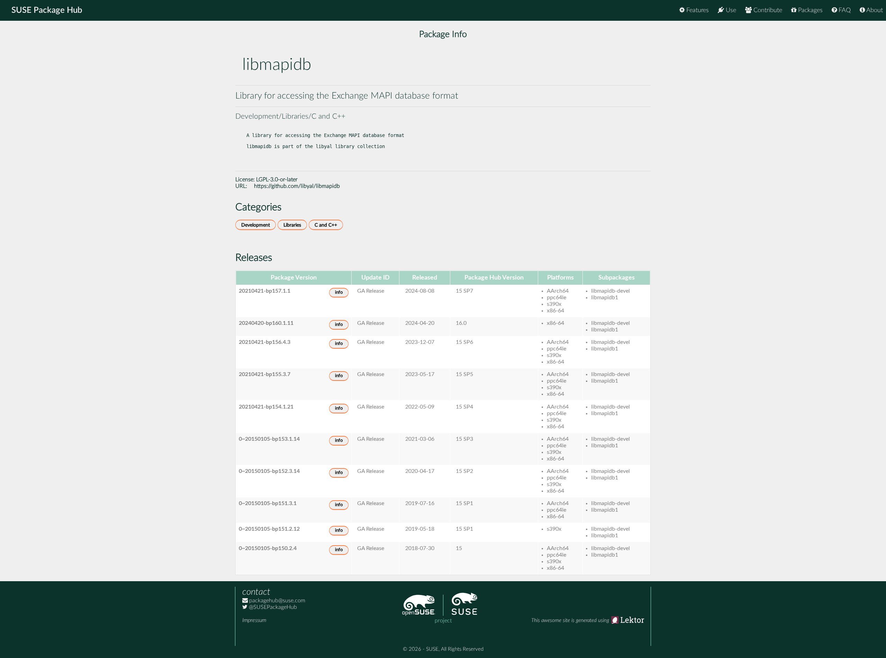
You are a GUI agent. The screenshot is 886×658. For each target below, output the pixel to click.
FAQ (844, 10)
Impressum (254, 620)
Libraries (292, 225)
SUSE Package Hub (46, 10)
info (339, 292)
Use (730, 10)
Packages (809, 10)
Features (697, 10)
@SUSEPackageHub (272, 607)
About (874, 10)
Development (255, 225)
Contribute (767, 10)
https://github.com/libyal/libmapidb (297, 186)
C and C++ (326, 225)
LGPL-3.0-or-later (277, 179)
